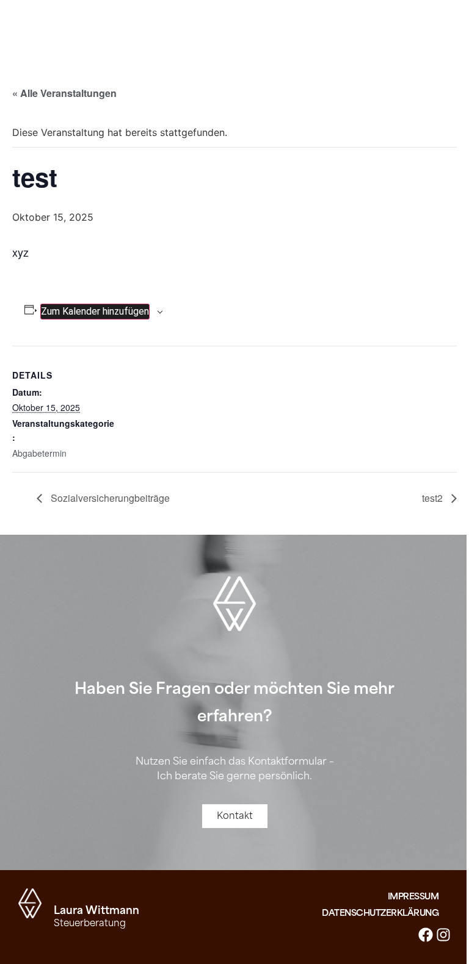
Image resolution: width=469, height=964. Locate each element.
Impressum (413, 896)
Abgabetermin (39, 453)
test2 (433, 498)
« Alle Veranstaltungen (64, 93)
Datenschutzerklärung (380, 913)
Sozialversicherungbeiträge (109, 498)
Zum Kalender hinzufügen (95, 311)
